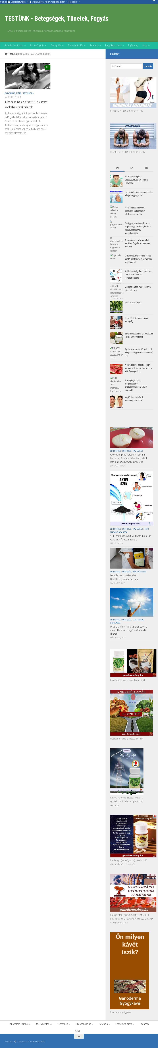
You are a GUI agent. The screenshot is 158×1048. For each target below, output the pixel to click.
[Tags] (146, 168)
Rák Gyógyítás (37, 45)
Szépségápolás (75, 45)
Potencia (94, 45)
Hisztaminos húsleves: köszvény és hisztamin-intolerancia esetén (135, 211)
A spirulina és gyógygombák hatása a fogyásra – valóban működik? (137, 243)
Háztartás (138, 451)
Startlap (3, 2)
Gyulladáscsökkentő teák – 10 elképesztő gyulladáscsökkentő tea (139, 352)
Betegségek (115, 451)
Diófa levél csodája (133, 302)
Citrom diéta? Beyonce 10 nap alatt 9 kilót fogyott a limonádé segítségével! (138, 259)
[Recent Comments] (132, 168)
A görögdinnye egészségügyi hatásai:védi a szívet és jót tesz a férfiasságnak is (139, 368)
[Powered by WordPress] (15, 1042)
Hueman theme (39, 1041)
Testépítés (73, 2)
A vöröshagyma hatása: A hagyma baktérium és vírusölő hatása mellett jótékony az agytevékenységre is (128, 458)
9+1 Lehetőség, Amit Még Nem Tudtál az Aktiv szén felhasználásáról (138, 274)
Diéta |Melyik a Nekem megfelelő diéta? (48, 2)
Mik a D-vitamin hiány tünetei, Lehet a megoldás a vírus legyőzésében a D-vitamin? (128, 630)
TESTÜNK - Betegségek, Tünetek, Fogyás (56, 18)
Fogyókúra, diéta (113, 45)
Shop (144, 45)
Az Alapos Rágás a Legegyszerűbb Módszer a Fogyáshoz (136, 179)
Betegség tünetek (18, 2)
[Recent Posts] (117, 168)
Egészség (133, 45)
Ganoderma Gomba (13, 45)
